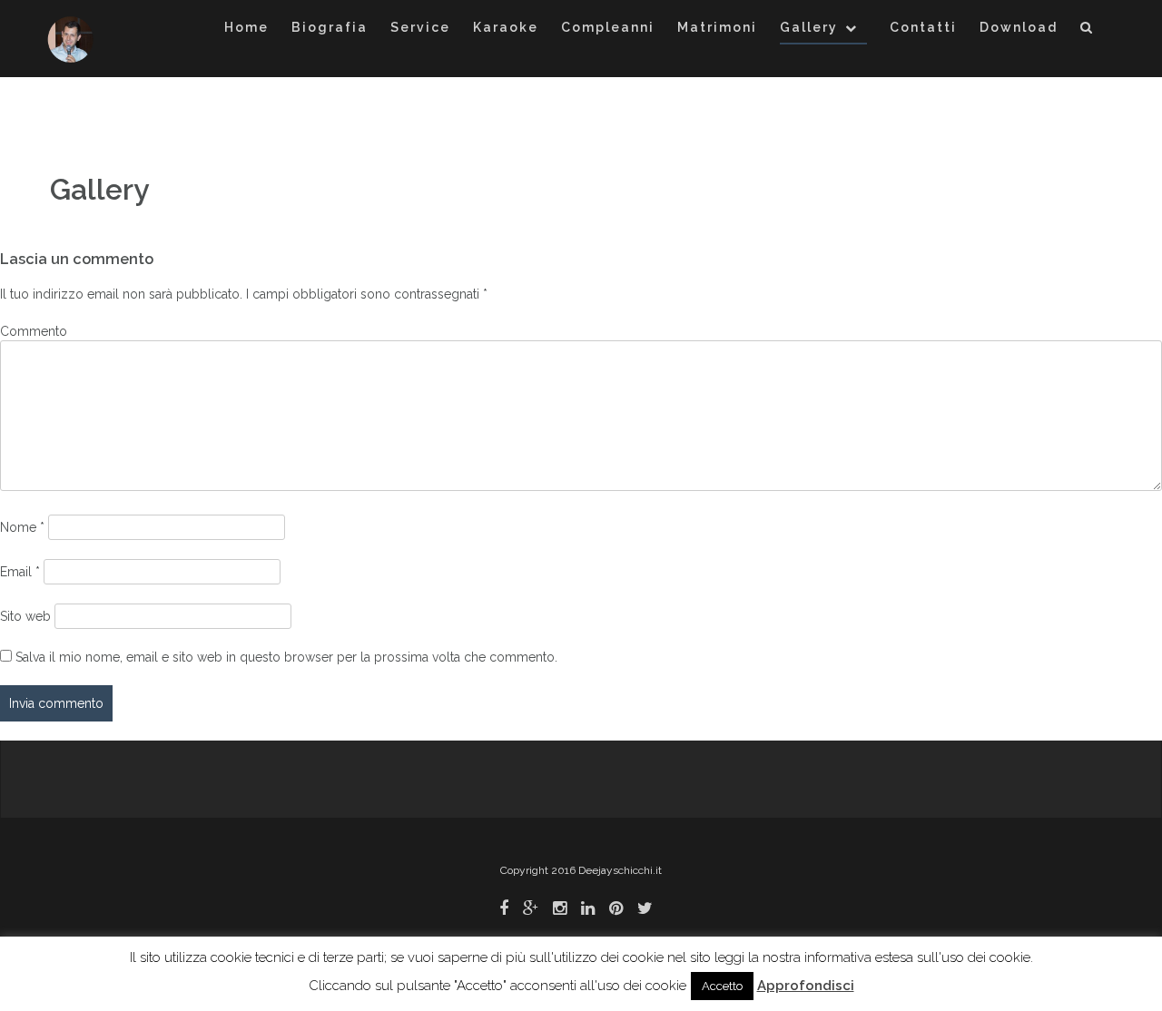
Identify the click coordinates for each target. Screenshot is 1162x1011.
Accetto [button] (722, 986)
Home (246, 27)
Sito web (25, 616)
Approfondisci (805, 985)
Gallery (809, 27)
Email (20, 571)
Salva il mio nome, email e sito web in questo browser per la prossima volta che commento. (286, 657)
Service (420, 27)
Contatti (923, 27)
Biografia (329, 27)
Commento (33, 331)
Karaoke (505, 27)
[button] (1087, 30)
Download (1019, 27)
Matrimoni (717, 27)
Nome (22, 527)
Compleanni (608, 27)
